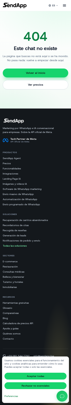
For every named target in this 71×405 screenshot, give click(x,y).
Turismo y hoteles (13, 282)
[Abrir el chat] (62, 396)
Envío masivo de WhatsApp (18, 194)
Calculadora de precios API (18, 323)
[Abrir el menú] (64, 5)
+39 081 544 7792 (18, 355)
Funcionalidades (12, 168)
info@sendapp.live (44, 355)
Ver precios (35, 84)
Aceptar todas (35, 376)
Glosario (7, 307)
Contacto (8, 338)
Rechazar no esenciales (35, 385)
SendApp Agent (12, 158)
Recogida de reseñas (15, 230)
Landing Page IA (12, 178)
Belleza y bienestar (13, 276)
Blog (5, 318)
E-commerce (10, 261)
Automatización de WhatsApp (20, 199)
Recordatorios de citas (16, 225)
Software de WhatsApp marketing (22, 189)
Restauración (10, 266)
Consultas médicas (13, 271)
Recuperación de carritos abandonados (25, 220)
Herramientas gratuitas (16, 302)
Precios (7, 163)
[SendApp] (15, 5)
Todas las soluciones (15, 245)
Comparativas (11, 313)
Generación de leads (14, 235)
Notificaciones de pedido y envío (21, 240)
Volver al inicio (35, 73)
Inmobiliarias (10, 287)
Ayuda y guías (11, 328)
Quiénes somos (12, 333)
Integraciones (10, 173)
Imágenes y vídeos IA (15, 183)
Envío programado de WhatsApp (21, 204)
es (53, 5)
